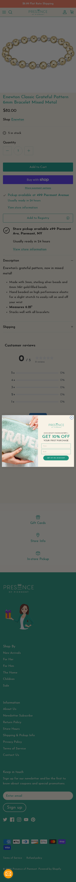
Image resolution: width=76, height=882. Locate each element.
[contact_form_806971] (8, 873)
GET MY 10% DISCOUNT (56, 458)
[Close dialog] (71, 417)
